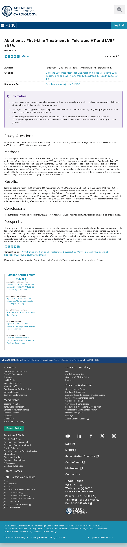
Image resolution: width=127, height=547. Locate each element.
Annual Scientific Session (76, 418)
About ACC (10, 367)
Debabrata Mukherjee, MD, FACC (63, 84)
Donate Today (13, 428)
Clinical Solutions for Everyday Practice (20, 451)
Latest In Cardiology (77, 367)
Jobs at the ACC (10, 386)
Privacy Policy (75, 528)
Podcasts (69, 380)
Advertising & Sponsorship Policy (49, 525)
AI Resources (9, 463)
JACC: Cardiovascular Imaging (17, 495)
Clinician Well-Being (12, 439)
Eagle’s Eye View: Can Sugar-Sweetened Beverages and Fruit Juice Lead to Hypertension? (21, 326)
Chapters (8, 415)
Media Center (9, 525)
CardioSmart (73, 462)
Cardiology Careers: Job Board (17, 445)
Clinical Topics (13, 470)
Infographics (9, 454)
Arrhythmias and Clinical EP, (36, 251)
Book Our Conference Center (16, 395)
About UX (97, 525)
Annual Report (61, 528)
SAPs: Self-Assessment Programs (79, 398)
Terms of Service (11, 531)
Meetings (69, 415)
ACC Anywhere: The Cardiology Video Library (85, 395)
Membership (11, 400)
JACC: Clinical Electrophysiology (17, 504)
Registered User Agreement (95, 528)
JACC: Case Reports (12, 501)
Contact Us (72, 474)
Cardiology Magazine (74, 374)
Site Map (37, 531)
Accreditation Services (80, 456)
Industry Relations (11, 392)
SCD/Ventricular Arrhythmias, (87, 251)
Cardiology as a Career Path (16, 442)
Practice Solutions (11, 448)
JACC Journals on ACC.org (19, 477)
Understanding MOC (74, 412)
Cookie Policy (26, 531)
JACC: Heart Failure (12, 507)
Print (27, 56)
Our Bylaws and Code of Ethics (17, 389)
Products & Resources (75, 392)
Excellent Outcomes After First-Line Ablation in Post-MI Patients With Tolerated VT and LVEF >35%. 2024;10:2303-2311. (83, 74)
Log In (117, 25)
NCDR (69, 450)
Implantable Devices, (61, 251)
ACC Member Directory (14, 421)
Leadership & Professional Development (83, 407)
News (67, 371)
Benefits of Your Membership (16, 409)
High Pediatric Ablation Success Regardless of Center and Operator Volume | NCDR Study (20, 301)
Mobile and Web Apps (13, 466)
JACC (6, 480)
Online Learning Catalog (75, 389)
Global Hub (9, 418)
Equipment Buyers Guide (14, 460)
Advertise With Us (25, 525)
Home (19, 360)
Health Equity (9, 380)
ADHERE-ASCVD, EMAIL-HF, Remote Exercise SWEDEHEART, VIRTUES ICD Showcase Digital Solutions (20, 287)
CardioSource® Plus (74, 401)
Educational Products (13, 457)
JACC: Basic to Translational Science (19, 489)
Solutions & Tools (14, 435)
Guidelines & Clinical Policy (77, 377)
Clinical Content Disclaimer (15, 528)
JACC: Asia (8, 486)
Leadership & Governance (15, 371)
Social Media (85, 525)
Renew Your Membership (15, 407)
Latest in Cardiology (32, 360)
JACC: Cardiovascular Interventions (19, 498)
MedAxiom (72, 468)
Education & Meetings (78, 385)
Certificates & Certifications (77, 404)
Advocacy (8, 377)
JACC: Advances (10, 483)
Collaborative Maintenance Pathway (81, 409)
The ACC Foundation (13, 374)
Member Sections (11, 412)
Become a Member (12, 404)
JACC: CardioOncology (13, 492)
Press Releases (72, 525)
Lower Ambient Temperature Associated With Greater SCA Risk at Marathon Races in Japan (20, 340)
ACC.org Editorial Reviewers (41, 528)
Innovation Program (12, 383)
